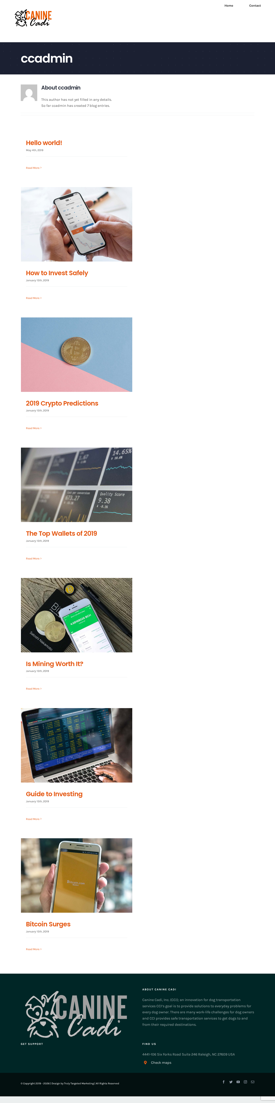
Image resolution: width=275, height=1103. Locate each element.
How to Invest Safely (57, 272)
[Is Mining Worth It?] (76, 615)
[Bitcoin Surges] (76, 875)
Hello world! (44, 142)
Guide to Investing (54, 793)
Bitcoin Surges (48, 924)
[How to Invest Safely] (76, 224)
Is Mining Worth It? (54, 663)
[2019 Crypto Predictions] (76, 354)
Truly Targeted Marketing (79, 1083)
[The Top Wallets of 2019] (76, 485)
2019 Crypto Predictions (62, 403)
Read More (32, 168)
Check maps (161, 1062)
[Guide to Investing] (76, 745)
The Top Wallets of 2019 (61, 533)
